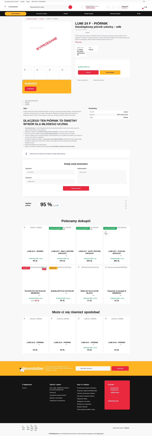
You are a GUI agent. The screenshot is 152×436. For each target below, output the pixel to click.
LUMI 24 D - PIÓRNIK (62, 342)
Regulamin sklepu (82, 398)
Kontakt (22, 1)
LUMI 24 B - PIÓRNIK (116, 342)
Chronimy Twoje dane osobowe (86, 393)
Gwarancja (53, 392)
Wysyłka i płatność (82, 406)
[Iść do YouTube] (114, 405)
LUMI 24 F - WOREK (35, 251)
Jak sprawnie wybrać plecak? (58, 395)
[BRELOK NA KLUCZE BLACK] (89, 277)
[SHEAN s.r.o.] (127, 428)
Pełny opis (78, 42)
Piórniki (41, 19)
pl (144, 1)
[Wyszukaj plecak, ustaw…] (50, 7)
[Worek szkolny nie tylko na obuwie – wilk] (35, 238)
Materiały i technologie (56, 398)
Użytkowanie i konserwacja (57, 400)
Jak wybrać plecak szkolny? (12, 1)
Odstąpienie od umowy (83, 401)
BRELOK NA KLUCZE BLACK (89, 292)
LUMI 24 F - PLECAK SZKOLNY (116, 252)
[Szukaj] (70, 7)
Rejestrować (124, 7)
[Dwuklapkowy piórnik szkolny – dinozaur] (89, 329)
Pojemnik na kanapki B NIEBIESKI (116, 292)
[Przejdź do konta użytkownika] (119, 7)
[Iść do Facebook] (109, 405)
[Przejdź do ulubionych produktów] (113, 7)
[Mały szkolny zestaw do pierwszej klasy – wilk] (62, 238)
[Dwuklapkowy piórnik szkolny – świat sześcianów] (35, 329)
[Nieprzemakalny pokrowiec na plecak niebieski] (35, 277)
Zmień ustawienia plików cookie (86, 409)
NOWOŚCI (31, 83)
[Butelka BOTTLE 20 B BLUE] (62, 277)
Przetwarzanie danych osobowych (86, 388)
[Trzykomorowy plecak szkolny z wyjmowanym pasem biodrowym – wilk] (116, 238)
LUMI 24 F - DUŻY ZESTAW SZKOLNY (90, 252)
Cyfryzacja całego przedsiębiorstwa (87, 390)
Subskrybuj (120, 368)
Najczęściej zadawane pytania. (86, 396)
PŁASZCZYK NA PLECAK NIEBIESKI (35, 292)
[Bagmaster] (12, 7)
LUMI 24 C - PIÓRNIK (89, 342)
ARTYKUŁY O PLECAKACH (39, 1)
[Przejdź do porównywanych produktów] (108, 7)
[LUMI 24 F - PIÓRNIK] (46, 44)
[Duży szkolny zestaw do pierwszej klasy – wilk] (89, 238)
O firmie (24, 388)
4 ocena (87, 32)
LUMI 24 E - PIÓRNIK (35, 342)
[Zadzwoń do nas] (82, 7)
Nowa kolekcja (110, 72)
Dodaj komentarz (76, 188)
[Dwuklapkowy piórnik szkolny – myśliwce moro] (116, 329)
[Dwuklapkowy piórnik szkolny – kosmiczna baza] (62, 329)
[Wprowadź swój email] (93, 368)
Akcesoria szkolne (32, 19)
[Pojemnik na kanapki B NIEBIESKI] (116, 277)
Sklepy (28, 1)
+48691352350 (90, 8)
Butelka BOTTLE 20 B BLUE (62, 291)
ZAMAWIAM (30, 88)
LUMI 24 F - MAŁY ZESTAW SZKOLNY (62, 252)
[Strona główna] (23, 19)
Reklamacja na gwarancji (84, 404)
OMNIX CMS (100, 433)
